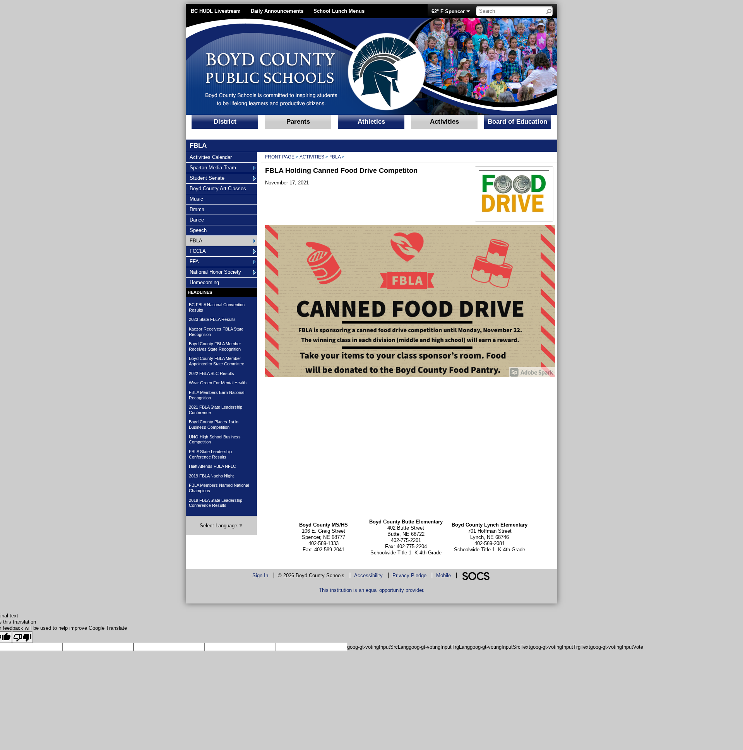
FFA (199, 261)
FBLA (199, 240)
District (225, 121)
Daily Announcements (277, 11)
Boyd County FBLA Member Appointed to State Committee (216, 361)
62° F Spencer (448, 11)
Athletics (371, 121)
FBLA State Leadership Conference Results (210, 454)
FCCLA (199, 251)
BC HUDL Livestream (216, 11)
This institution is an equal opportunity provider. (372, 590)
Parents (298, 121)
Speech (199, 230)
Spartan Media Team (212, 167)
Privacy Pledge (409, 575)
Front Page (279, 157)
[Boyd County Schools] (300, 66)
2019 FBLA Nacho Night (211, 476)
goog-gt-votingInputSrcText (500, 647)
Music (199, 199)
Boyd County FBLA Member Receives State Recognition (215, 346)
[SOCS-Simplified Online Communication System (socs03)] (476, 575)
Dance (199, 219)
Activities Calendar (210, 157)
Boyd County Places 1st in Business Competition (213, 424)
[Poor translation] (22, 637)
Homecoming (204, 282)
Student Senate (206, 178)
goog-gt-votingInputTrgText (560, 647)
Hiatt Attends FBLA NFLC (212, 466)
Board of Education (517, 121)
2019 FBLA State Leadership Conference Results (215, 503)
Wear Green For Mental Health (218, 382)
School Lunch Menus (339, 11)
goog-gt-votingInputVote (616, 647)
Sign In (260, 575)
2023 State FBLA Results (212, 319)
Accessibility (368, 575)
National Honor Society (215, 272)
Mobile (443, 575)
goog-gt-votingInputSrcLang (378, 647)
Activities (444, 121)
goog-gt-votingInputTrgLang (439, 647)
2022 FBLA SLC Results (211, 373)
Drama (199, 209)
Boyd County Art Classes (217, 188)
